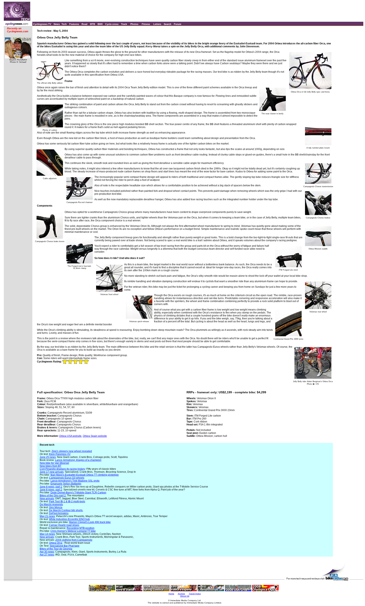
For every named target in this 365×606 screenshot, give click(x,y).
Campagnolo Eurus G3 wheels (66, 477)
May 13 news (47, 533)
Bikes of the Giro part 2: (53, 495)
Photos (134, 24)
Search (167, 24)
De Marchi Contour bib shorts (66, 510)
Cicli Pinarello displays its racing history (62, 468)
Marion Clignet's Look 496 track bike (90, 522)
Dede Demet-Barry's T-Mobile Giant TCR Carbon (78, 492)
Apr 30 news (47, 551)
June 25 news (48, 457)
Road (84, 24)
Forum (177, 24)
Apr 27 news (47, 554)
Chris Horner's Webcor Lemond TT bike (73, 531)
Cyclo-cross (111, 24)
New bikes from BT (50, 465)
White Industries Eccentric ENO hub (69, 519)
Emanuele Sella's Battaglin (65, 483)
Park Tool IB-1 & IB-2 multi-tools (67, 501)
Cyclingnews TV (42, 24)
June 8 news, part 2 (51, 489)
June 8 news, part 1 (51, 486)
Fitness (146, 24)
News (57, 24)
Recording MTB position (80, 528)
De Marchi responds (51, 504)
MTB (92, 24)
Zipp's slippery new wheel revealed (72, 451)
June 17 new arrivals (52, 471)
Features (74, 24)
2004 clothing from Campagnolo (73, 539)
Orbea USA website (70, 435)
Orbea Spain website (95, 435)
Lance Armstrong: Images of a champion (78, 460)
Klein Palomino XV (60, 454)
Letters (157, 24)
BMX (100, 24)
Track (124, 24)
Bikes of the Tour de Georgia (56, 548)
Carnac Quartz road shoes (64, 525)
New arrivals (47, 498)
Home (171, 593)
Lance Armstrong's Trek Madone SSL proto (74, 480)
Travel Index (195, 593)
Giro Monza (55, 507)
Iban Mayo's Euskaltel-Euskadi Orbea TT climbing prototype (84, 474)
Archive (181, 593)
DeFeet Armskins (58, 513)
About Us (184, 596)
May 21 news (47, 516)
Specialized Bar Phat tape (64, 545)
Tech (64, 24)
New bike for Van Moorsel (54, 463)
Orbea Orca (55, 542)
